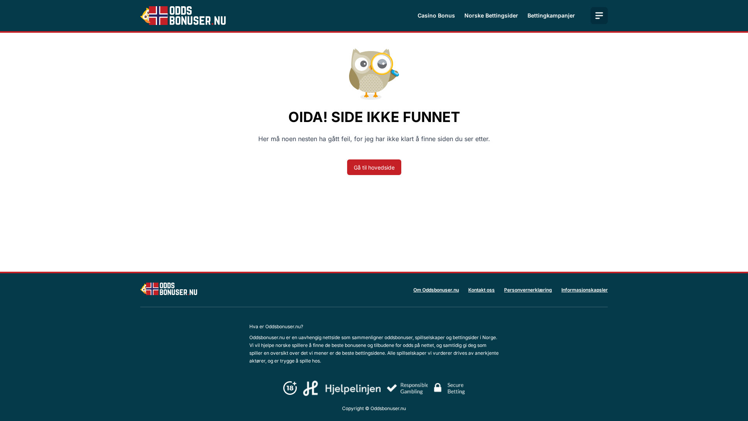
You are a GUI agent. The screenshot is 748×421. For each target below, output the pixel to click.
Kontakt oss (481, 290)
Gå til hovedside (374, 167)
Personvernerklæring (528, 290)
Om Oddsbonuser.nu (436, 290)
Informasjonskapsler (584, 290)
